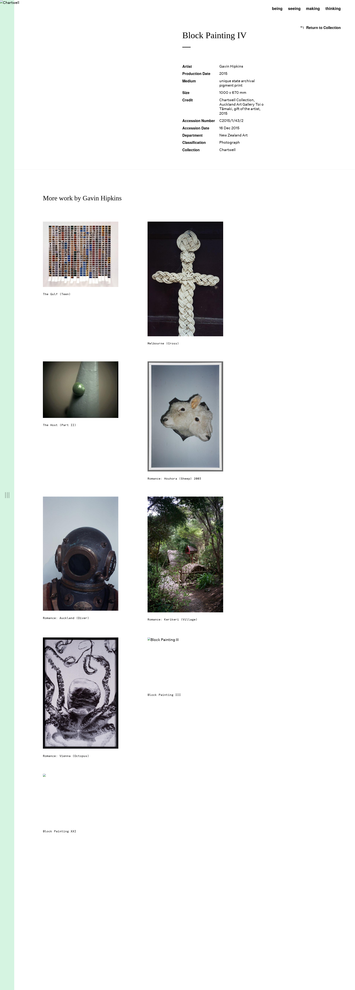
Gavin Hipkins (231, 66)
